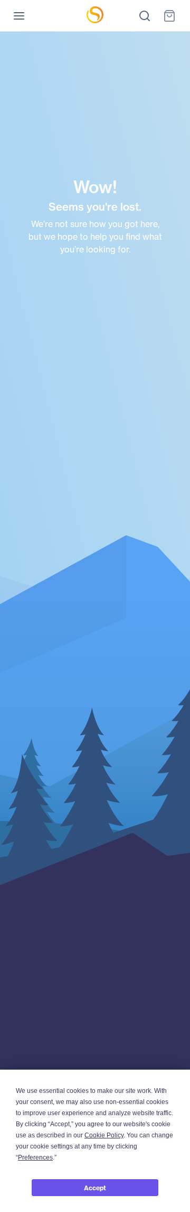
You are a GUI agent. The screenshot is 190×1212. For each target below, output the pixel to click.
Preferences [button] (35, 1157)
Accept (95, 1188)
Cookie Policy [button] (104, 1135)
